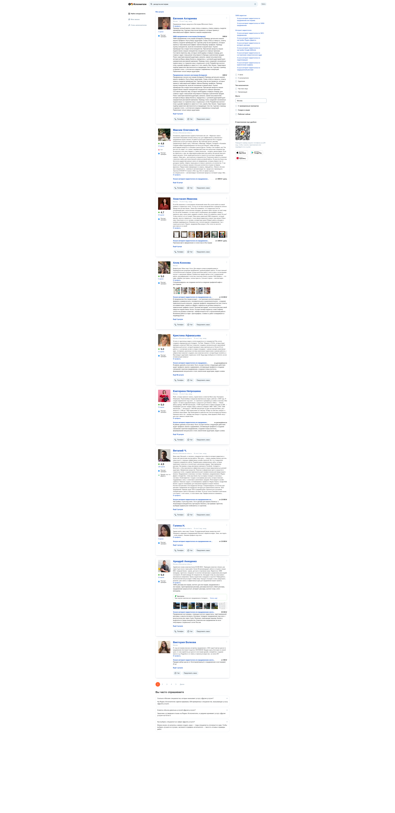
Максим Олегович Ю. (186, 130)
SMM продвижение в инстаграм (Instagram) (189, 36)
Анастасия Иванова (185, 198)
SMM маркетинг (241, 15)
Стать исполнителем (139, 25)
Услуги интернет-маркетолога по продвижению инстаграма (191, 179)
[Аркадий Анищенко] (164, 566)
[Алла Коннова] (164, 267)
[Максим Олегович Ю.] (164, 135)
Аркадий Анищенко (185, 561)
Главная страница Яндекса (129, 4)
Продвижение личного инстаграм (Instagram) (190, 75)
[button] (179, 119)
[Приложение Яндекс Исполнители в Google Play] (256, 152)
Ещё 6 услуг (177, 246)
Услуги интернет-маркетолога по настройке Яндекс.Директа (248, 39)
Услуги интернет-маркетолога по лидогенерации (248, 59)
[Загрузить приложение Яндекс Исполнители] (251, 133)
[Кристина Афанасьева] (164, 340)
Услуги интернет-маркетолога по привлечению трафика (248, 64)
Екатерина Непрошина (187, 391)
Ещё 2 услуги (178, 509)
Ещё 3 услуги (178, 319)
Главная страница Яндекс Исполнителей (137, 4)
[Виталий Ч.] (164, 455)
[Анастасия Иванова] (164, 203)
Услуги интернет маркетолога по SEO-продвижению (250, 34)
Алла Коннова (182, 262)
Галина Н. (179, 525)
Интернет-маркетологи (243, 30)
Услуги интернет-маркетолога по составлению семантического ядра (249, 54)
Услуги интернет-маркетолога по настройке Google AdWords (248, 49)
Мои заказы (135, 19)
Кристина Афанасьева (187, 335)
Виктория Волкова (184, 642)
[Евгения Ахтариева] (164, 23)
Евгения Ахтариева (185, 18)
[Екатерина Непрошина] (164, 396)
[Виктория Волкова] (164, 647)
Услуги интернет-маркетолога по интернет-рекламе (248, 44)
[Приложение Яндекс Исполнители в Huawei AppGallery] (241, 158)
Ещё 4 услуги (178, 114)
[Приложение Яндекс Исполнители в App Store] (241, 152)
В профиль (177, 26)
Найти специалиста (138, 13)
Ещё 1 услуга (178, 545)
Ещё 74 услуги (178, 434)
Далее (182, 684)
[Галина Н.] (164, 530)
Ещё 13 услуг (178, 182)
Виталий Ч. (180, 450)
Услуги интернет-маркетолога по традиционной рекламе (248, 69)
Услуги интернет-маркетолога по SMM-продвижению (251, 24)
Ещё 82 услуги (178, 375)
